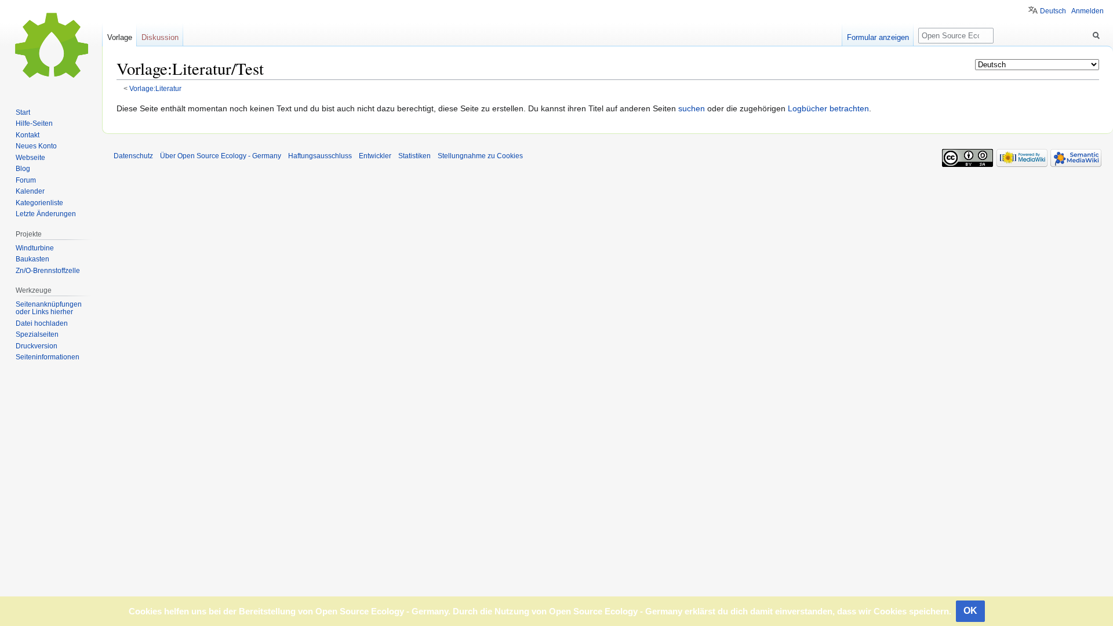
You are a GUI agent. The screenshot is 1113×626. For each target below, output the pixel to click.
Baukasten (32, 259)
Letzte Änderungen (46, 214)
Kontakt (27, 135)
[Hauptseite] (51, 46)
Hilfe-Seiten (34, 123)
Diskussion (160, 37)
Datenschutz (133, 156)
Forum (26, 180)
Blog (23, 169)
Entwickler (375, 156)
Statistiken (414, 156)
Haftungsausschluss (320, 156)
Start (23, 112)
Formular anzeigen (878, 37)
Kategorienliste (39, 203)
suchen (691, 108)
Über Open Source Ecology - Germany (220, 156)
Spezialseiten (37, 334)
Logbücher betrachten (828, 108)
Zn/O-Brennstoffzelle (48, 271)
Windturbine (35, 248)
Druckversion (36, 346)
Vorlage (119, 37)
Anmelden (1087, 11)
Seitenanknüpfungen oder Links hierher (49, 308)
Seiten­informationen (47, 357)
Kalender (30, 191)
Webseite (30, 158)
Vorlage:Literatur (155, 88)
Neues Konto (36, 146)
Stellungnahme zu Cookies (480, 156)
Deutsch (1053, 11)
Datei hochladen (42, 323)
